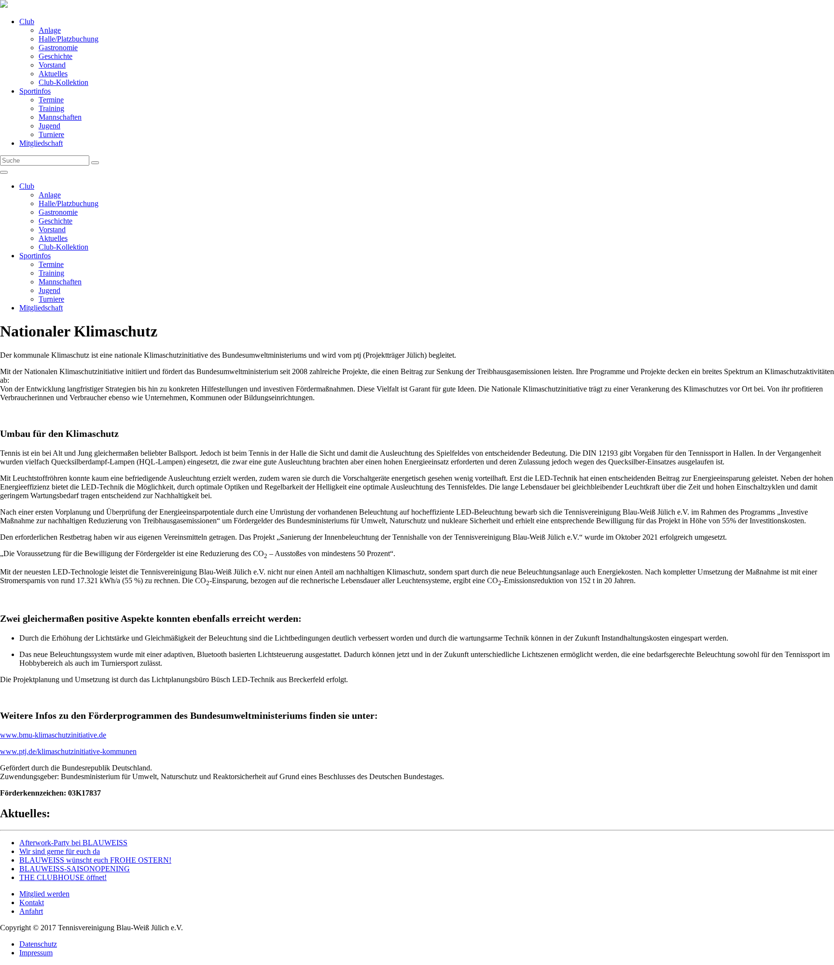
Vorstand (52, 65)
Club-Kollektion (63, 82)
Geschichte (55, 56)
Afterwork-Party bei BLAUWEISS (73, 843)
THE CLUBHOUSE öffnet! (63, 877)
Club (26, 21)
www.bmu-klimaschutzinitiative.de (53, 735)
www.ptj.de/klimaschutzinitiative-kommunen (68, 751)
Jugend (49, 126)
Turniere (51, 134)
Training (51, 108)
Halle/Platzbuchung (68, 39)
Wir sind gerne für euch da (59, 851)
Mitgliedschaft (41, 143)
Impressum (36, 953)
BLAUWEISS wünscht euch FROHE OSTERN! (95, 860)
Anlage (50, 30)
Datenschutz (38, 944)
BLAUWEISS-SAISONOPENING (74, 869)
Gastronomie (58, 47)
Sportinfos (35, 91)
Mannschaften (60, 117)
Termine (51, 100)
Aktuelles (53, 74)
